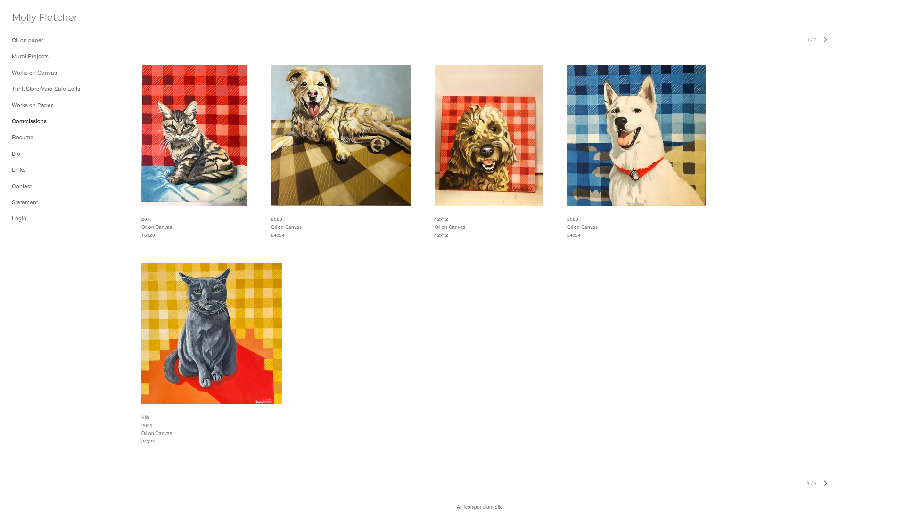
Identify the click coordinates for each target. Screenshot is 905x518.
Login (19, 218)
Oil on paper (27, 40)
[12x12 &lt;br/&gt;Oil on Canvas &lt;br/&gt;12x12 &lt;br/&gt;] (489, 135)
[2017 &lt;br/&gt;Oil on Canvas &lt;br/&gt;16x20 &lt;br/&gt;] (194, 135)
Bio (16, 153)
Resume (22, 137)
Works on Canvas (34, 72)
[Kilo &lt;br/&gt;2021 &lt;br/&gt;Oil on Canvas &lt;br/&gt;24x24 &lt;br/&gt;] (211, 333)
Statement (25, 202)
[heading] (35, 18)
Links (18, 169)
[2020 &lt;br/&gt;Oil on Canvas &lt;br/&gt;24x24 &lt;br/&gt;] (341, 135)
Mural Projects (30, 56)
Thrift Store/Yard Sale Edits (46, 88)
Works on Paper (32, 105)
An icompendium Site (480, 506)
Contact (22, 186)
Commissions (29, 121)
